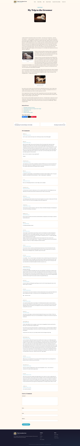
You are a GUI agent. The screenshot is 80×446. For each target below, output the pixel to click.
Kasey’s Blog (39, 1)
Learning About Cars (27, 109)
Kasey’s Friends (48, 1)
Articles (41, 436)
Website (23, 418)
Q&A (43, 1)
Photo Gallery (42, 439)
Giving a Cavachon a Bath (28, 112)
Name (23, 408)
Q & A (41, 437)
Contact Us (64, 1)
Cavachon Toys (26, 111)
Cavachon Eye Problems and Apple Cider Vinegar (32, 108)
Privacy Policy (56, 437)
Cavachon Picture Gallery (56, 1)
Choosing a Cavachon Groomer (29, 107)
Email (23, 413)
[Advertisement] (40, 29)
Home (35, 1)
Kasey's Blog (40, 7)
